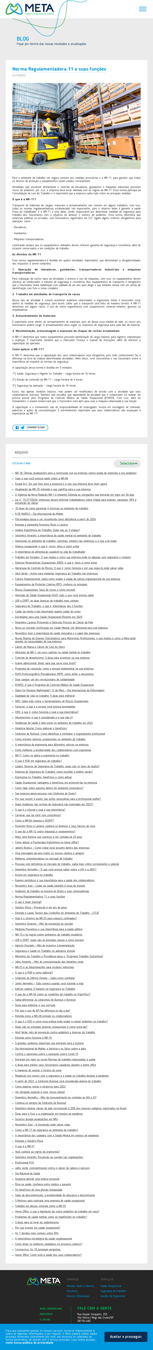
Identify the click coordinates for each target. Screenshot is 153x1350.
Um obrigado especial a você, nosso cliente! (40, 1092)
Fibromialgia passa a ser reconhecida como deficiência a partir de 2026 (55, 519)
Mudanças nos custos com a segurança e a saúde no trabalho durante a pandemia (62, 1075)
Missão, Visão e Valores (80, 1286)
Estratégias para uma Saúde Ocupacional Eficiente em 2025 (48, 617)
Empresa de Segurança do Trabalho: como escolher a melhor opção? (54, 771)
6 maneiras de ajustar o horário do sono (38, 1070)
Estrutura (72, 1291)
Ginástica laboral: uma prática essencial (37, 1179)
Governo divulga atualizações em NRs (36, 1119)
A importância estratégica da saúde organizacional (43, 1238)
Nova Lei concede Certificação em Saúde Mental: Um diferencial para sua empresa (61, 628)
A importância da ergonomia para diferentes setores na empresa (51, 744)
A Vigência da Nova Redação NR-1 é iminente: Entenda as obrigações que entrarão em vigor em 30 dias (74, 494)
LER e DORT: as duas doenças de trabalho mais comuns (47, 600)
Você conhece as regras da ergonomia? (37, 1151)
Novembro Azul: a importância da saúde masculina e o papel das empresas (57, 633)
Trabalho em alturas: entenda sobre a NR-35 (40, 1206)
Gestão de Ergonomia (113, 1296)
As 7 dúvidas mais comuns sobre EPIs (37, 1233)
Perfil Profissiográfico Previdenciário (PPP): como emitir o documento (54, 674)
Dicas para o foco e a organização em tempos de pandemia (49, 1113)
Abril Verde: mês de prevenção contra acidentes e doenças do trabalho (55, 1032)
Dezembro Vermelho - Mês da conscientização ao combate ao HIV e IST (55, 1097)
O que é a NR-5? (25, 1146)
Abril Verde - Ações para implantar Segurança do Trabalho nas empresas (56, 573)
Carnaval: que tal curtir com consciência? (38, 815)
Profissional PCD (24, 1162)
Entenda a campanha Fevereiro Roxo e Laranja (41, 524)
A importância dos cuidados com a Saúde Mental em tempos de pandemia (57, 1135)
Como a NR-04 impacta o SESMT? (34, 820)
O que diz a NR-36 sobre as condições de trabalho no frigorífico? (52, 994)
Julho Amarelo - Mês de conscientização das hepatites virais (49, 961)
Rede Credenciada (51, 1309)
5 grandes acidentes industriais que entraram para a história (49, 1043)
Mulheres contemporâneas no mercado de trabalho (44, 858)
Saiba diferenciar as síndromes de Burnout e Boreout (45, 999)
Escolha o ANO (21, 463)
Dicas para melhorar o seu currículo (35, 1005)
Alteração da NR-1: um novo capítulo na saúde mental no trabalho (52, 652)
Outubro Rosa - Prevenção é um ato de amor (41, 907)
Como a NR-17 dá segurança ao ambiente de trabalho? (46, 1130)
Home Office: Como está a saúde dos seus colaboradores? (48, 1255)
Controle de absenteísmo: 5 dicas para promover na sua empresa (52, 657)
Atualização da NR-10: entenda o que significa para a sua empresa (53, 489)
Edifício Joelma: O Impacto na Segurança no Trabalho (45, 989)
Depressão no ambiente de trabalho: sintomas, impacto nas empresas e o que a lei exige (66, 541)
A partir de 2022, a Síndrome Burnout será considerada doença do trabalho (58, 1081)
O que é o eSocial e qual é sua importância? (40, 809)
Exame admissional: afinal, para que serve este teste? (45, 663)
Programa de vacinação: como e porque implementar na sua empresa (54, 668)
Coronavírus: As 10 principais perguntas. (38, 1249)
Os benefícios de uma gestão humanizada (38, 1189)
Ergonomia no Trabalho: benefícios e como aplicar (43, 777)
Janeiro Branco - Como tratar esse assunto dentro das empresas (52, 847)
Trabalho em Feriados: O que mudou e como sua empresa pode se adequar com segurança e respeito (73, 557)
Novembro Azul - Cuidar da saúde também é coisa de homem (50, 885)
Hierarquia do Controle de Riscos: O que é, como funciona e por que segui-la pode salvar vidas (69, 568)
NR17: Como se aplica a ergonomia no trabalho (42, 755)
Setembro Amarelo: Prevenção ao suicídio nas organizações (49, 1157)
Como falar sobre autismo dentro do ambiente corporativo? (49, 788)
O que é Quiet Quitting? (28, 902)
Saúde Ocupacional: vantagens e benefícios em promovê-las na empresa (56, 782)
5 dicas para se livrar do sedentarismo (37, 1222)
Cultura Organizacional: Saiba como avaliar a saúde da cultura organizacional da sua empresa (67, 579)
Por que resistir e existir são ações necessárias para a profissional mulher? (58, 799)
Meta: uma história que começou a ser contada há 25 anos (48, 837)
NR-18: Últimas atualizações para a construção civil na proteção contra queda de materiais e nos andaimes (76, 473)
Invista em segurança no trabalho (34, 875)
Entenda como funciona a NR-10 (33, 1037)
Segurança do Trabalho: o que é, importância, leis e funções (49, 606)
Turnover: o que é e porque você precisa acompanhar (45, 706)
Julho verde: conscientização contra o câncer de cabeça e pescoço (52, 1168)
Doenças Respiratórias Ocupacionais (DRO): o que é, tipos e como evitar (56, 562)
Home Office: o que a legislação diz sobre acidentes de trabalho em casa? (57, 1211)
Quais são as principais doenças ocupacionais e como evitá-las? (51, 1027)
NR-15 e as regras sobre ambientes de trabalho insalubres (48, 934)
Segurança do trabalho (113, 1291)
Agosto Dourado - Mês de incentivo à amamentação (45, 945)
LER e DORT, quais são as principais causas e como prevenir (49, 940)
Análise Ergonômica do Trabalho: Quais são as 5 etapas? (47, 530)
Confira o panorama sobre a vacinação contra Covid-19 (46, 1054)
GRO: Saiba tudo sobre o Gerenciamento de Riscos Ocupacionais (51, 701)
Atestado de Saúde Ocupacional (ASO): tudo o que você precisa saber (54, 595)
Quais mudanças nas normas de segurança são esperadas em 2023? (54, 804)
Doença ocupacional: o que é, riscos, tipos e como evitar (47, 546)
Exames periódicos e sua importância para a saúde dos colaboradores (54, 880)
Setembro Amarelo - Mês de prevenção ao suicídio (44, 923)
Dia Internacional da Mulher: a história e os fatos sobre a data (50, 1048)
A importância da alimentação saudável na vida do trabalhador (50, 552)
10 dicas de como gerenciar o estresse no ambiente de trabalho (51, 508)
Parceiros (46, 1314)
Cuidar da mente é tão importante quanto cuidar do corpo (48, 611)
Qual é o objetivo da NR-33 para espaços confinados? (46, 918)
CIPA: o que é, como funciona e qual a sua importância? (47, 712)
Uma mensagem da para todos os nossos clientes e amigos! (49, 853)
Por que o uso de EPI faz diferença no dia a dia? (42, 1010)
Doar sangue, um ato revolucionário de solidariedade (45, 679)
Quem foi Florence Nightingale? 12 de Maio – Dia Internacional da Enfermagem (59, 690)
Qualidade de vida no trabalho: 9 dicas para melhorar (45, 695)
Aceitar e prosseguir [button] (126, 1337)
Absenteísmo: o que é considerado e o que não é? (44, 717)
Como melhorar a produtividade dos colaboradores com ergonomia (53, 750)
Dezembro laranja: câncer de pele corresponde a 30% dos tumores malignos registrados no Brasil (71, 1108)
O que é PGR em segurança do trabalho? (38, 761)
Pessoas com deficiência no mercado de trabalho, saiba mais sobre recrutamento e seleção (67, 864)
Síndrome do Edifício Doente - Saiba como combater (45, 978)
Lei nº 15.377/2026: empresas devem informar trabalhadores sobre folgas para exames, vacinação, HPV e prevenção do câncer (75, 501)
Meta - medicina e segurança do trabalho (30, 9)
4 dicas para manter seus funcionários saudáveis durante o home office (55, 1065)
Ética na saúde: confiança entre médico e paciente (43, 1184)
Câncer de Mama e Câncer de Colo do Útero (40, 647)
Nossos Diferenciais (78, 1296)
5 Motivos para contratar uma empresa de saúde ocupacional (50, 1200)
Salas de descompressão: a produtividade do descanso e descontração (55, 1195)
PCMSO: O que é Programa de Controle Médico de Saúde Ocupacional (54, 685)
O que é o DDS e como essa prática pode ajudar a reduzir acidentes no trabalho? (61, 1021)
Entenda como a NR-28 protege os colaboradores (43, 1016)
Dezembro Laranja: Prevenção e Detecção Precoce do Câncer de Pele (54, 622)
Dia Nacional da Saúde (27, 1173)
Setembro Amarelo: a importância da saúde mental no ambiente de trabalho (58, 535)
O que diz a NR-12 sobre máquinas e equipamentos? (45, 831)
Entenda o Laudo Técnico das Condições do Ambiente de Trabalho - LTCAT (57, 913)
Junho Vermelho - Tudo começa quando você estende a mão (49, 983)
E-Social (45, 1319)
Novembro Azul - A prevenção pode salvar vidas (42, 1124)
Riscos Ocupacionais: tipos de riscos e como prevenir (45, 590)
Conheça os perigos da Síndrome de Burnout (40, 1103)
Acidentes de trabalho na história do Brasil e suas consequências (52, 891)
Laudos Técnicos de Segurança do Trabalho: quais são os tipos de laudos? (57, 766)
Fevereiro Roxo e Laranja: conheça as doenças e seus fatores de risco (55, 826)
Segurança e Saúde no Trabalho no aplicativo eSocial (45, 951)
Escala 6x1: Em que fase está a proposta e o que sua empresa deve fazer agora (61, 484)
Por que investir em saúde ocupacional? (37, 1227)
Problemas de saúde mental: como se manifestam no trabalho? (51, 1217)
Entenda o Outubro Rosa (29, 1141)
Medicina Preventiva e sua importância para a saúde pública (48, 929)
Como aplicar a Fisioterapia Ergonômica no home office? (47, 842)
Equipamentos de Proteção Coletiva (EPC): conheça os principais (51, 584)
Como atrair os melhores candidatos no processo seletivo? (48, 1244)
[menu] (142, 9)
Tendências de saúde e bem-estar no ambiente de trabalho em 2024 (54, 723)
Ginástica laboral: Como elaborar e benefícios (41, 728)
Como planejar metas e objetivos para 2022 (40, 1086)
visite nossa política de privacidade (29, 1342)
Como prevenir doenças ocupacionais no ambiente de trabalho (50, 739)
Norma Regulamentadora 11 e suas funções (40, 896)
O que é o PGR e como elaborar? (34, 972)
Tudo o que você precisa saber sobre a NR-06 (41, 478)
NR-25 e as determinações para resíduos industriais (44, 967)
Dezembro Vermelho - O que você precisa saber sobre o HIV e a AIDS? (55, 869)
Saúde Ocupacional (111, 1286)
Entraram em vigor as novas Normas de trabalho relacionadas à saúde (55, 1059)
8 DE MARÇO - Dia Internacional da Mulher (39, 514)
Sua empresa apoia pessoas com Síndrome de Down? (45, 793)
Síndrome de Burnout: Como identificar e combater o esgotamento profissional (60, 733)
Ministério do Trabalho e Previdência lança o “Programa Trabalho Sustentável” (59, 956)
